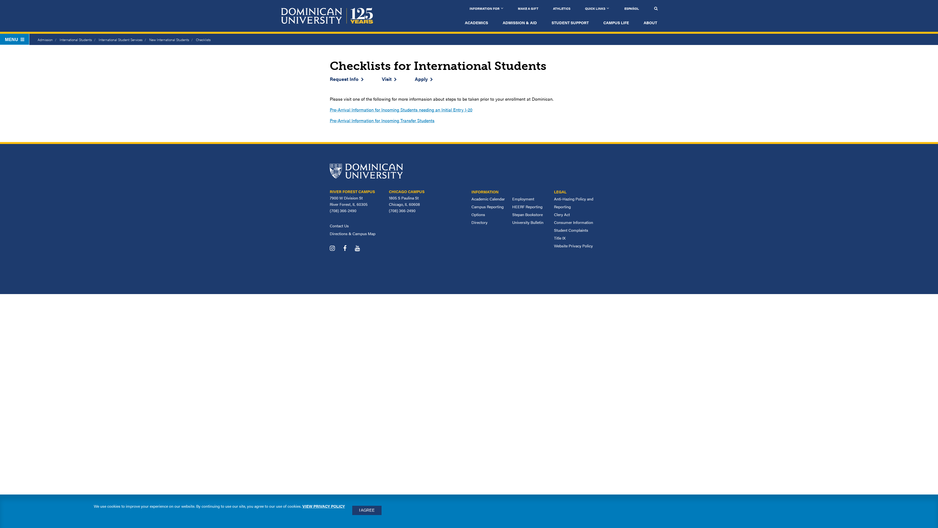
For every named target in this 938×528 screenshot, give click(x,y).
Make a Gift (528, 8)
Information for (484, 8)
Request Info (344, 78)
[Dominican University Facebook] (348, 249)
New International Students (169, 39)
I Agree (367, 510)
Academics (476, 22)
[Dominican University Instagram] (336, 249)
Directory (479, 222)
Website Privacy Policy (573, 246)
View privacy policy (323, 506)
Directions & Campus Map (352, 233)
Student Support (570, 22)
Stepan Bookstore (527, 214)
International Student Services (120, 39)
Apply (421, 78)
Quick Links (595, 8)
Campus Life (616, 22)
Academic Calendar (488, 199)
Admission (45, 39)
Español (631, 8)
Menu (11, 39)
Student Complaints (571, 230)
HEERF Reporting (527, 206)
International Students (76, 39)
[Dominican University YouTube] (361, 249)
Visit (387, 78)
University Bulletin (528, 222)
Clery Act (562, 214)
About (650, 22)
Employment (523, 199)
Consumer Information (573, 222)
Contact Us (339, 226)
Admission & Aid (520, 22)
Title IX (559, 238)
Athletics (561, 8)
